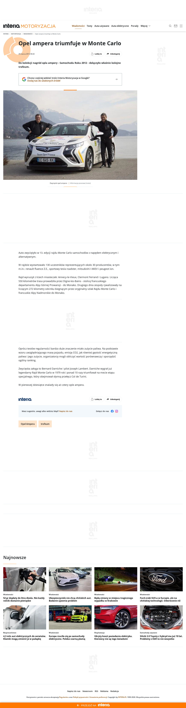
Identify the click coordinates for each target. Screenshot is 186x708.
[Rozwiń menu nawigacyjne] (181, 26)
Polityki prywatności (81, 697)
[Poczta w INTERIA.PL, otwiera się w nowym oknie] (175, 26)
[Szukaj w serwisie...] (170, 26)
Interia (6, 34)
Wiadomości (28, 34)
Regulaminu (64, 697)
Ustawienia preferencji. (98, 697)
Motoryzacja (16, 34)
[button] (78, 26)
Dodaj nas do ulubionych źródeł (58, 80)
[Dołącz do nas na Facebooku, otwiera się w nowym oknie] (112, 411)
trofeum (45, 423)
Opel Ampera (28, 423)
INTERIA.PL (122, 697)
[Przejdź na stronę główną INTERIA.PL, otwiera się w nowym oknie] (11, 26)
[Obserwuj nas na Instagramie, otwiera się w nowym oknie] (116, 411)
